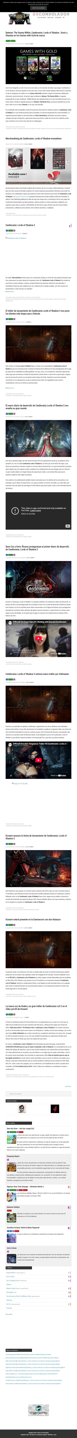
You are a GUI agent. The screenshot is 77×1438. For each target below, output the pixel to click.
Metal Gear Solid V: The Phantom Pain (44, 1076)
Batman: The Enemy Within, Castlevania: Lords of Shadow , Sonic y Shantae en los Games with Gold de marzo (36, 34)
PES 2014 (34, 996)
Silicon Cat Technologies (43, 1432)
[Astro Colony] (12, 1259)
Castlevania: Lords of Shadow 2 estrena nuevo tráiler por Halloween (37, 674)
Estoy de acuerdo (38, 8)
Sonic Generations (66, 128)
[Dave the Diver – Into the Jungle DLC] (12, 1140)
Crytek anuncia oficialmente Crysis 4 (21, 1377)
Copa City (9, 1308)
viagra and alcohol (10, 1364)
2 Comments (28, 322)
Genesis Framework (42, 1434)
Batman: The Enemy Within (18, 128)
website (8, 1377)
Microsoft (22, 297)
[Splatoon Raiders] (12, 1218)
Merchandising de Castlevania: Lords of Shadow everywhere (34, 138)
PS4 (8, 1231)
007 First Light (10, 1276)
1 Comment (26, 1017)
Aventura (25, 299)
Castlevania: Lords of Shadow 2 (20, 225)
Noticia (13, 126)
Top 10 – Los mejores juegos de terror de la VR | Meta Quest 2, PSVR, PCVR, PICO (35, 1374)
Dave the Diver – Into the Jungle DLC (20, 1128)
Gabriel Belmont (58, 299)
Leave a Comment (30, 44)
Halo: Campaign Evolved (12, 1280)
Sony (34, 297)
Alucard (14, 299)
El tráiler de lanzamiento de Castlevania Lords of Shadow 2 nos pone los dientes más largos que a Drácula (37, 312)
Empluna (8, 1284)
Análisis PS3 (19, 299)
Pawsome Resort (13, 1156)
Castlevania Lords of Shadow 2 (32, 128)
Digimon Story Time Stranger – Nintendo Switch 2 (25, 1186)
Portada (29, 297)
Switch (20, 1190)
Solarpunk (9, 1300)
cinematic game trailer (12, 1354)
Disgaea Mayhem (11, 1273)
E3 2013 (29, 1076)
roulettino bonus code (12, 1380)
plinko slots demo (10, 1361)
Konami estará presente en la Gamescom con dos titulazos (33, 919)
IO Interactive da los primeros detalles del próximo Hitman (35, 1354)
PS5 (8, 1132)
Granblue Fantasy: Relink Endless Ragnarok (23, 1227)
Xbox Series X (13, 1132)
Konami (44, 215)
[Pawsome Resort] (12, 1167)
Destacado (14, 1075)
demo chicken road (11, 1383)
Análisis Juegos (15, 297)
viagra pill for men (10, 1370)
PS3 (7, 230)
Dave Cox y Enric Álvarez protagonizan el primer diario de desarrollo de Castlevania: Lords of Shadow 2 (37, 548)
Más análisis (9, 1314)
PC (14, 230)
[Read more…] (10, 291)
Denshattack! (10, 1292)
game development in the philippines (15, 1358)
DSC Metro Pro (33, 1434)
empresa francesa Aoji (22, 196)
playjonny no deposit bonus (13, 1367)
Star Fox (8, 1304)
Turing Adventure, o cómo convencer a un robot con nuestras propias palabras (38, 1361)
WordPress (50, 1434)
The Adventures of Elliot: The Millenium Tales (18, 1296)
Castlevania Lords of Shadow (19, 215)
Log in (55, 1434)
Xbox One (13, 40)
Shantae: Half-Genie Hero (55, 128)
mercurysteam (9, 301)
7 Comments (24, 233)
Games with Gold (45, 128)
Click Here (8, 1374)
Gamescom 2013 (31, 909)
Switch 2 (21, 1132)
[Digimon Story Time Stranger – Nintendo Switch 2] (12, 1198)
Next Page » (68, 1086)
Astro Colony (11, 1248)
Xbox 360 (8, 40)
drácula (52, 299)
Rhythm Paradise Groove (13, 1288)
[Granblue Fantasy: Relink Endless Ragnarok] (12, 1239)
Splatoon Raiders (13, 1207)
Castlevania (31, 299)
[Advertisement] (21, 1332)
